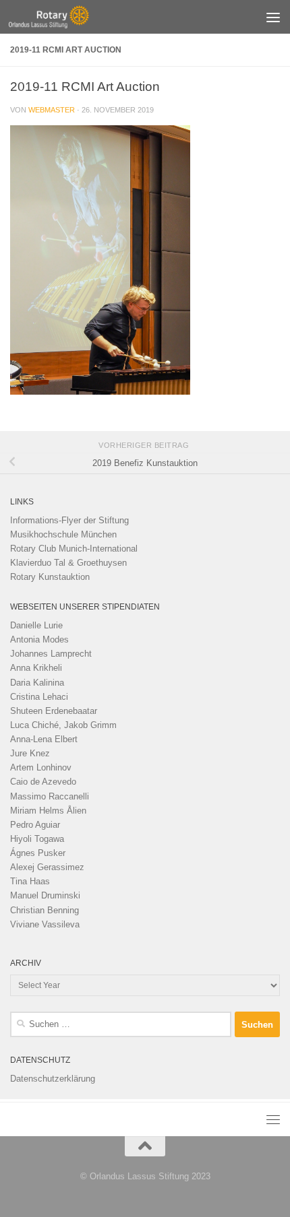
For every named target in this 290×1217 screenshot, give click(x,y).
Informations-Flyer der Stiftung (69, 520)
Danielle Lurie (36, 625)
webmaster (51, 110)
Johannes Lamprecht (51, 654)
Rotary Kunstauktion (50, 577)
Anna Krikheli (36, 668)
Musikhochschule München (63, 534)
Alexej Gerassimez (47, 867)
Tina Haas (30, 881)
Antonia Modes (39, 639)
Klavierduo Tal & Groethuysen (68, 563)
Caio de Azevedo (43, 782)
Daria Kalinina (37, 683)
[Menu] (273, 17)
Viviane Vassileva (45, 924)
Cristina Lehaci (39, 697)
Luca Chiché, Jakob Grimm (63, 725)
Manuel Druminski (45, 895)
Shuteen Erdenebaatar (53, 711)
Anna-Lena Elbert (44, 739)
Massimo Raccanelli (49, 796)
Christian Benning (44, 910)
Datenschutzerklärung (52, 1079)
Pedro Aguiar (35, 825)
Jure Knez (30, 753)
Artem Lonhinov (40, 767)
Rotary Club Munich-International (74, 549)
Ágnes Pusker (37, 853)
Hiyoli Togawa (37, 839)
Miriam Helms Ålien (48, 810)
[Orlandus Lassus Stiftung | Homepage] (62, 16)
